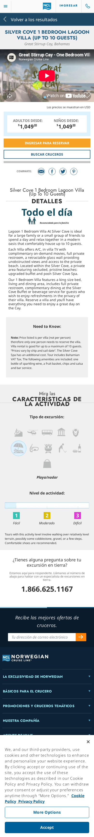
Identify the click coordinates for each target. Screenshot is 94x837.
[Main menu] (5, 6)
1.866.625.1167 (47, 589)
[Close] (88, 741)
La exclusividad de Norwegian (33, 676)
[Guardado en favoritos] (87, 95)
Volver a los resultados (33, 19)
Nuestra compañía (21, 720)
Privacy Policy (31, 801)
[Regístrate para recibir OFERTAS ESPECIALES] (81, 637)
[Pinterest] (73, 171)
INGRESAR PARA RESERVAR (47, 143)
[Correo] (41, 171)
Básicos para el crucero (27, 691)
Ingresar (69, 5)
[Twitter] (63, 171)
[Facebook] (52, 171)
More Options (47, 812)
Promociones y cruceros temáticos (38, 706)
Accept (47, 827)
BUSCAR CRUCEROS (47, 154)
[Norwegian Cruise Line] (47, 6)
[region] (47, 786)
